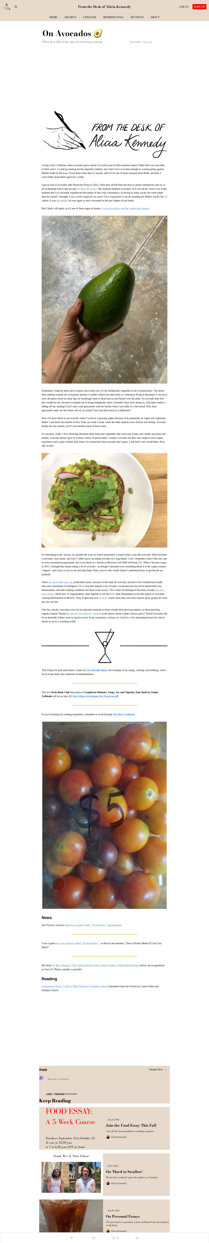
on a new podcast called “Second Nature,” (78, 943)
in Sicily (103, 597)
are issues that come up (60, 582)
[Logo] (7, 7)
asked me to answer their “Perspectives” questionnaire (92, 925)
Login (49, 1094)
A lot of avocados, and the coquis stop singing (125, 208)
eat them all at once (87, 188)
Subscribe (59, 1094)
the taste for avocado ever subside (83, 613)
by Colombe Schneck (97, 986)
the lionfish (62, 200)
